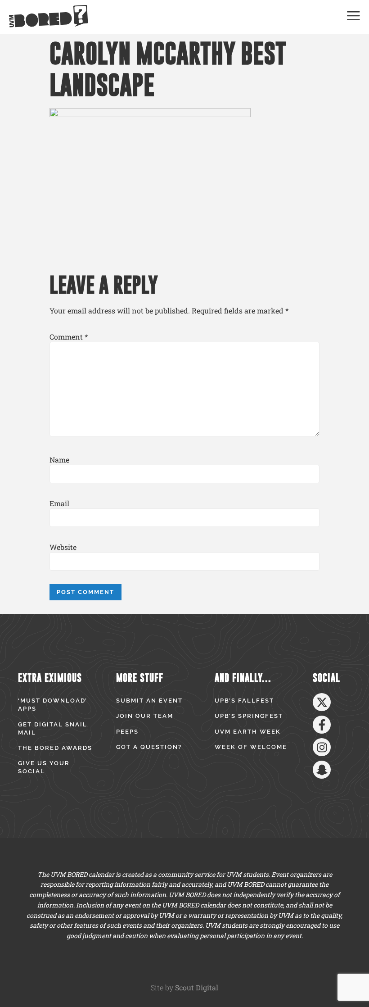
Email (59, 503)
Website (63, 547)
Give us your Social (44, 767)
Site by (184, 987)
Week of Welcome (251, 747)
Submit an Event (149, 700)
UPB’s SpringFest (249, 715)
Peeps (127, 731)
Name (59, 459)
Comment (69, 336)
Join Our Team (144, 715)
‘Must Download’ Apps (52, 704)
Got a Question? (149, 747)
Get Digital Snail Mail (52, 728)
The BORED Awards (55, 747)
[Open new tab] (322, 702)
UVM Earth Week (248, 731)
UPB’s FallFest (244, 700)
